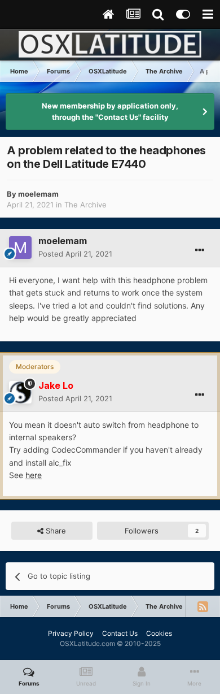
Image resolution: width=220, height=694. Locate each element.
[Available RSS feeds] (202, 606)
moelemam (38, 193)
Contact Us (120, 633)
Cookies (159, 633)
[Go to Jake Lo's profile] (20, 392)
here (33, 475)
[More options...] (199, 250)
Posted (75, 253)
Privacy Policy (71, 633)
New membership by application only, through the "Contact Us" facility (110, 111)
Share (54, 530)
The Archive (85, 204)
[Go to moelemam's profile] (20, 247)
